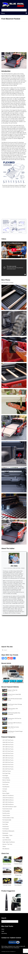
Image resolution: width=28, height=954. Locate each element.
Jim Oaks (14, 566)
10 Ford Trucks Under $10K (14, 694)
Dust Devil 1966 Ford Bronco (14, 722)
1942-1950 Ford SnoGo (13, 727)
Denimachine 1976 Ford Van (14, 718)
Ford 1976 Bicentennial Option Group (15, 699)
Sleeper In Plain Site (12, 690)
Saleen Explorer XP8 (13, 708)
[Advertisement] (14, 37)
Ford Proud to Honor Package (15, 704)
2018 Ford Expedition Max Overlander (14, 713)
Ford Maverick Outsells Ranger (15, 731)
